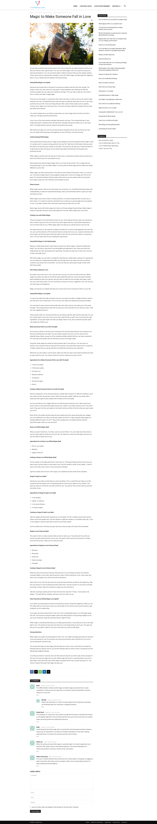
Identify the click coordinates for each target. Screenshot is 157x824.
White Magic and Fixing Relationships (109, 124)
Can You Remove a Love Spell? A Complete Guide (113, 19)
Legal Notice (108, 822)
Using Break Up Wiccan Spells (107, 116)
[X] (36, 672)
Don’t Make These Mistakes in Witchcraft (110, 99)
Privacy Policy (116, 822)
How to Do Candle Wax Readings (108, 78)
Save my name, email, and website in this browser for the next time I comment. (55, 807)
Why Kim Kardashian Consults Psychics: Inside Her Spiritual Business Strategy (113, 34)
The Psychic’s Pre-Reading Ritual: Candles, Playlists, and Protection (111, 28)
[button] (125, 6)
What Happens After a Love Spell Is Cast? (110, 23)
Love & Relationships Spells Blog (43, 12)
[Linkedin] (44, 672)
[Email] (48, 672)
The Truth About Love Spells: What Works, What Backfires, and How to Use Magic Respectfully (112, 49)
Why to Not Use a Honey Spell (107, 87)
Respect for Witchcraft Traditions (108, 74)
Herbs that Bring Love (105, 59)
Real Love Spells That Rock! (106, 82)
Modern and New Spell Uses (107, 54)
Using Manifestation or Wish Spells (108, 95)
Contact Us (124, 822)
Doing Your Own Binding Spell (107, 45)
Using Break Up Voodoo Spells (107, 128)
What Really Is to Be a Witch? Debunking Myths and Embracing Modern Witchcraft (112, 69)
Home (75, 6)
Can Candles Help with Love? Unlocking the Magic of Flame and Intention (113, 63)
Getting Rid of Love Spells (106, 91)
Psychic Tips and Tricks (105, 148)
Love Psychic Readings (102, 6)
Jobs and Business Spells (106, 140)
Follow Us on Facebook (97, 822)
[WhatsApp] (40, 672)
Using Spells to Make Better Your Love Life (111, 112)
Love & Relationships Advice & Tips (109, 143)
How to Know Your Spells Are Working (109, 103)
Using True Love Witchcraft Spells (108, 120)
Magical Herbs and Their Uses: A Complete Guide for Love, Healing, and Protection (112, 39)
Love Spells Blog (86, 6)
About (87, 822)
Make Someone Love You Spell (107, 108)
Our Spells (116, 6)
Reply (37, 695)
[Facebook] (32, 672)
